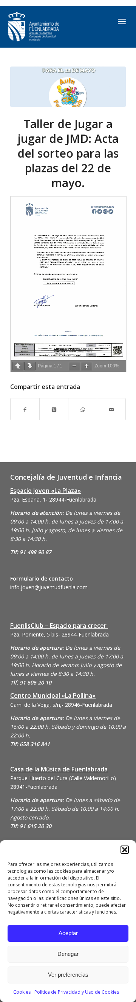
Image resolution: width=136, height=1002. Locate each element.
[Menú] (122, 21)
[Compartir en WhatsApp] (82, 409)
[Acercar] (86, 366)
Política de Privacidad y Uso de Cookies (76, 992)
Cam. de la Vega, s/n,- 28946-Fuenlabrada (61, 704)
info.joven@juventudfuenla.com (49, 587)
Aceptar (68, 933)
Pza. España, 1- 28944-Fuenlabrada (53, 499)
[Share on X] (54, 409)
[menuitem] (122, 21)
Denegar (68, 954)
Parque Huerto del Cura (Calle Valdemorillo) (63, 778)
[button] (124, 849)
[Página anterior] (17, 366)
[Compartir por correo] (111, 409)
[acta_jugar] (68, 87)
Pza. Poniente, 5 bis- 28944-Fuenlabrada (59, 634)
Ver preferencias (68, 974)
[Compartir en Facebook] (25, 409)
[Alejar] (74, 366)
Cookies (22, 992)
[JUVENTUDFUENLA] (51, 27)
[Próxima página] (30, 366)
